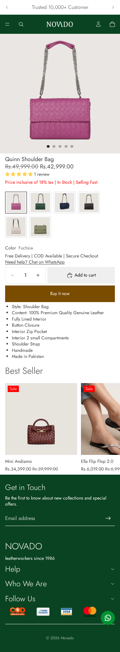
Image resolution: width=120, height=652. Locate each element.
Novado (67, 638)
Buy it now (60, 293)
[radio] (16, 202)
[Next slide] (113, 7)
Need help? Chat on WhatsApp (35, 262)
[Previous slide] (7, 7)
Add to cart (85, 275)
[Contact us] (108, 618)
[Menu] (7, 24)
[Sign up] (108, 518)
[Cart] (112, 24)
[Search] (21, 24)
